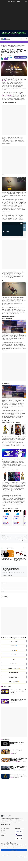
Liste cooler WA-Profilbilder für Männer (17, 743)
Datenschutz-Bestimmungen (22, 856)
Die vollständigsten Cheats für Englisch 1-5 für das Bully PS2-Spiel (18, 775)
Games (23, 55)
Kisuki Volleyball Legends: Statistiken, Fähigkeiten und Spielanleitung (16, 751)
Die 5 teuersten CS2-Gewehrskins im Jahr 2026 (6, 559)
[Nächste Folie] (25, 548)
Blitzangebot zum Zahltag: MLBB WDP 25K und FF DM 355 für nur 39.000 (18, 691)
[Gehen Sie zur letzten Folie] (23, 548)
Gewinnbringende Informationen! (14, 33)
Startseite (2, 45)
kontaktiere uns (4, 834)
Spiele (6, 45)
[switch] (26, 39)
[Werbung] (14, 16)
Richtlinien (25, 855)
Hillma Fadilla (5, 55)
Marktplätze (3, 830)
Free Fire (20, 55)
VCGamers (7, 855)
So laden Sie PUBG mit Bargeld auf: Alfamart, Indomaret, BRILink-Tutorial (18, 767)
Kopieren (5, 59)
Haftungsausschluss (23, 855)
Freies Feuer (10, 45)
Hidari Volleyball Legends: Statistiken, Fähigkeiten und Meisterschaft (20, 559)
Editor (2, 831)
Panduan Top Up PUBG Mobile (15, 761)
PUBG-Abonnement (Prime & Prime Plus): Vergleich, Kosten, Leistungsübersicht (18, 759)
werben (2, 835)
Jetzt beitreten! (14, 850)
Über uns (2, 832)
